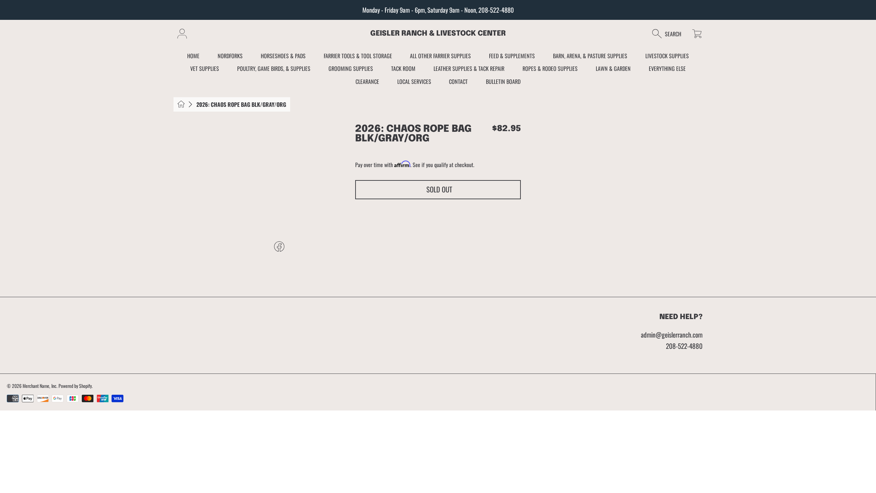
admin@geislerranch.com (672, 335)
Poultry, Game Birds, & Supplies (273, 68)
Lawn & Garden (613, 68)
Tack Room (403, 68)
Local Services (414, 81)
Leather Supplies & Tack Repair (469, 68)
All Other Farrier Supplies (440, 56)
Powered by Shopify (75, 385)
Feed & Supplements (512, 56)
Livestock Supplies (667, 56)
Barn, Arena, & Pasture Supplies (590, 56)
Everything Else (667, 68)
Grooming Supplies (350, 68)
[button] (670, 33)
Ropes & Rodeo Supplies (550, 68)
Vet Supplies (204, 68)
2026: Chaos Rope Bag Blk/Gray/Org (241, 104)
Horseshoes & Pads (283, 56)
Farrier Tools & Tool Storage (358, 56)
